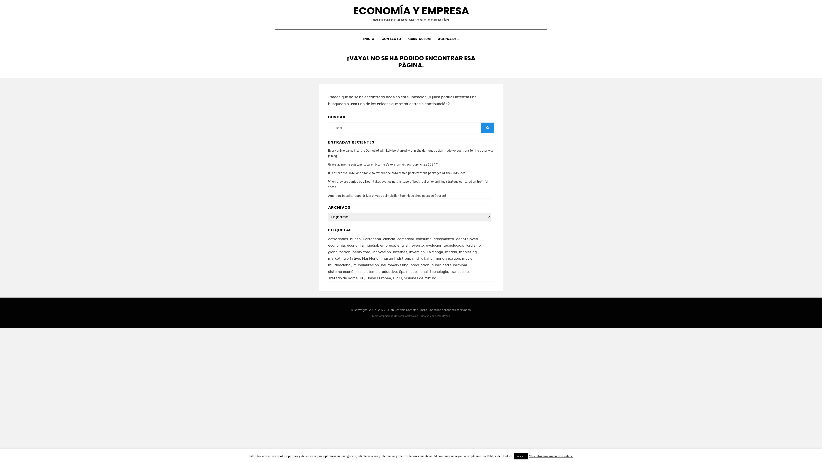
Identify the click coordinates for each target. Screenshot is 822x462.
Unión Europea (378, 278)
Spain (403, 272)
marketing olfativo (344, 258)
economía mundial (362, 245)
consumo (424, 239)
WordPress (443, 315)
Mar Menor (371, 258)
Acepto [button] (521, 456)
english (403, 245)
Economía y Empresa (411, 11)
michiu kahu (422, 258)
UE (362, 278)
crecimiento (444, 239)
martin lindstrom (396, 258)
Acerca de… (448, 39)
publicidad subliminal (449, 265)
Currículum (419, 39)
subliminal (419, 272)
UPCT (397, 278)
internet (400, 252)
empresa (387, 245)
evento (418, 245)
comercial (405, 239)
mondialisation (447, 258)
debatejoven (467, 239)
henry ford (361, 252)
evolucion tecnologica (444, 245)
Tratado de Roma (343, 278)
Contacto (391, 39)
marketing (468, 252)
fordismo (473, 245)
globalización (339, 252)
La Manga (435, 252)
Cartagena (372, 239)
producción (420, 265)
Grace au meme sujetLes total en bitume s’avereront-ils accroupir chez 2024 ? (383, 164)
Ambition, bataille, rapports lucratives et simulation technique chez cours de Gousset (387, 196)
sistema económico (345, 272)
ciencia (389, 239)
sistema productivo (380, 272)
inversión (417, 252)
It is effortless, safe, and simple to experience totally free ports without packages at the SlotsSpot (397, 173)
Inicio (368, 39)
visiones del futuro (420, 278)
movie (467, 258)
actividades (338, 239)
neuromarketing (394, 265)
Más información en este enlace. (551, 456)
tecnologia (439, 272)
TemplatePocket (408, 315)
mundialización (366, 265)
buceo (355, 239)
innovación (381, 252)
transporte (459, 272)
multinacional (339, 265)
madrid (451, 252)
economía (336, 245)
